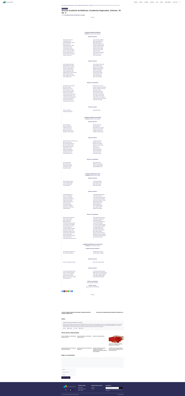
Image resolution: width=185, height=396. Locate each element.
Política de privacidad (120, 394)
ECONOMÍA (146, 2)
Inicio (63, 5)
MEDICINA (135, 2)
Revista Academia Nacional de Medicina (82, 5)
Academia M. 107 (92, 5)
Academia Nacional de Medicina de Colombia (75, 15)
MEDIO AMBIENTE (168, 2)
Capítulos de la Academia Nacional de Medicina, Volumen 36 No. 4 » (110, 312)
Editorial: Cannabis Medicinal (98, 336)
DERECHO (141, 2)
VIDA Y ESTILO (175, 2)
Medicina (65, 5)
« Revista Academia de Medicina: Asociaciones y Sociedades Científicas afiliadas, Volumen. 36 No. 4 (76, 313)
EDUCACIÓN (152, 2)
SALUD (157, 2)
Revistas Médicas (71, 5)
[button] (179, 2)
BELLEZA (161, 2)
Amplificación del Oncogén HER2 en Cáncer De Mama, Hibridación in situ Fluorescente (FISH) (116, 349)
